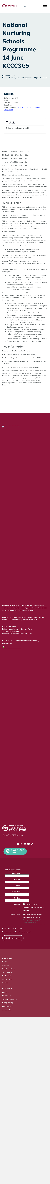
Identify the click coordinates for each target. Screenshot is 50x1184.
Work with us (7, 972)
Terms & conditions (9, 999)
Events (10, 75)
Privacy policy (7, 1006)
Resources (6, 992)
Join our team (7, 979)
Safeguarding (7, 1003)
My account (6, 996)
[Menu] (45, 6)
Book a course (7, 989)
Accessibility (6, 1010)
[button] (25, 6)
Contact (5, 983)
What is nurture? (8, 969)
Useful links (6, 976)
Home (4, 75)
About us (5, 965)
